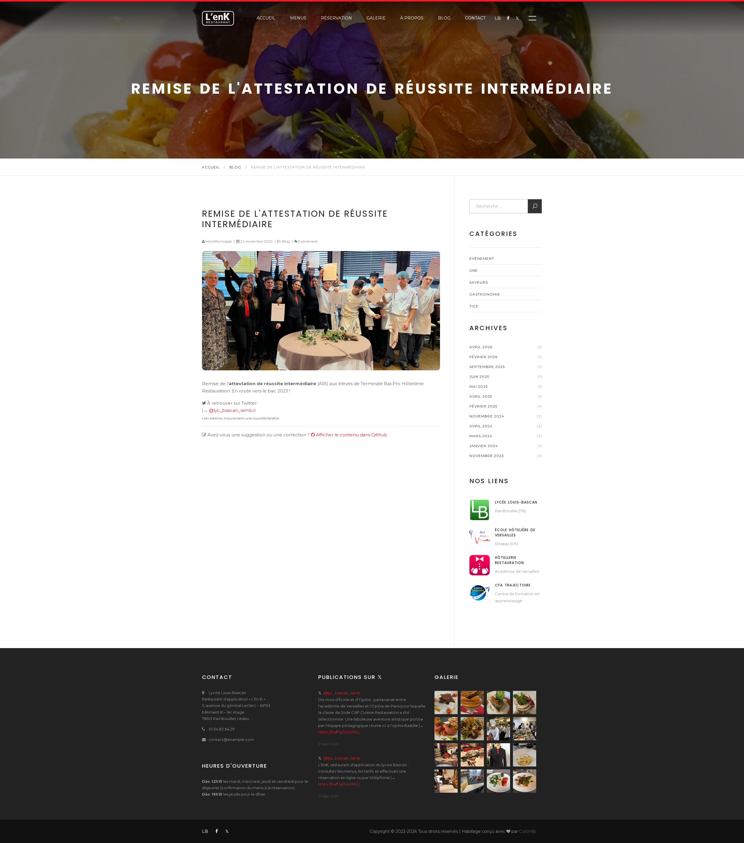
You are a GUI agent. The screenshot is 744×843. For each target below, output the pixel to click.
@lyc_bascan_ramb (230, 410)
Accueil (266, 18)
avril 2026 (480, 347)
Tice (473, 306)
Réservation (336, 18)
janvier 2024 (483, 446)
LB (498, 18)
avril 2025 (480, 396)
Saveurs (478, 282)
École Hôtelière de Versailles (515, 532)
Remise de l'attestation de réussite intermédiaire (295, 218)
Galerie (376, 18)
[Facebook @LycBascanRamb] (505, 18)
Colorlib (527, 831)
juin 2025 (479, 376)
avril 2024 (481, 426)
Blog (444, 18)
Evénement (308, 241)
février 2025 (483, 406)
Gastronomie (484, 294)
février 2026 (483, 357)
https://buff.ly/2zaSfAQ (339, 732)
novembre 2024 (486, 416)
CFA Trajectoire (513, 585)
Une (473, 270)
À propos (411, 18)
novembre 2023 (486, 455)
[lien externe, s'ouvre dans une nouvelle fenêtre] (479, 509)
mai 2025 (478, 386)
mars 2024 (480, 436)
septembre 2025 (487, 366)
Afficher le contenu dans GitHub (351, 434)
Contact (475, 18)
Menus (298, 18)
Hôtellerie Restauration (509, 560)
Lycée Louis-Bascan (516, 502)
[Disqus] (321, 537)
